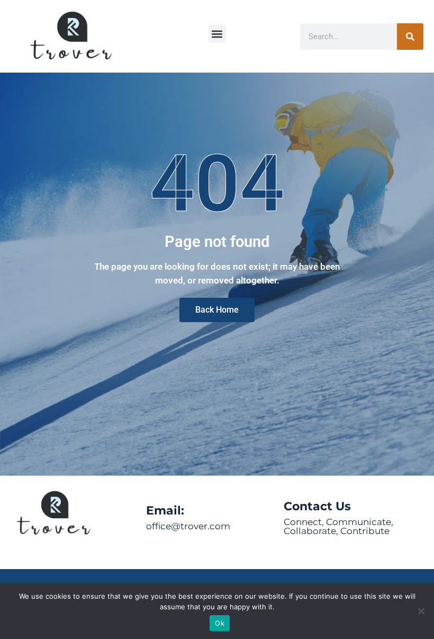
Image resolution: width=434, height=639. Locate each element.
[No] (420, 611)
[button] (217, 33)
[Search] (410, 36)
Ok (219, 623)
